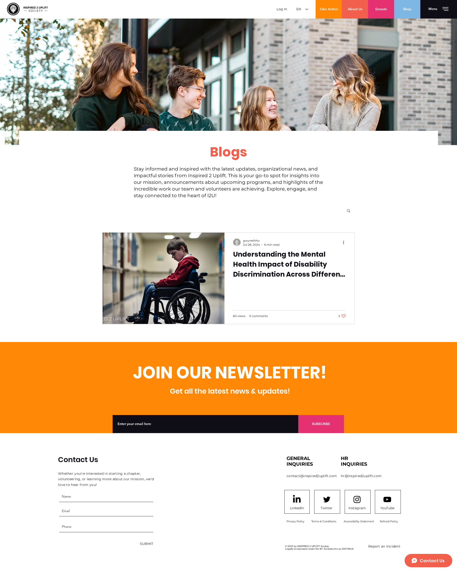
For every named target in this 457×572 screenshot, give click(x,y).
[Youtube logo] (387, 499)
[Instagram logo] (357, 499)
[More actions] (345, 242)
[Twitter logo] (327, 499)
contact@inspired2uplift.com (312, 476)
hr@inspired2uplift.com (361, 476)
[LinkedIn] (297, 499)
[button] (433, 9)
